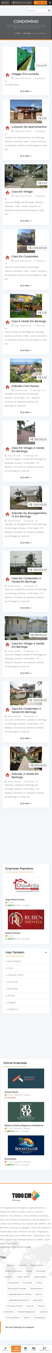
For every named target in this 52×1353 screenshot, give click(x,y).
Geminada (12, 988)
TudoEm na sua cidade (22, 3)
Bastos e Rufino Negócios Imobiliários (24, 1125)
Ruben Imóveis (12, 933)
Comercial (12, 981)
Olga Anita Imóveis (15, 899)
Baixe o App (41, 3)
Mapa (6, 3)
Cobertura (12, 1009)
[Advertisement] (26, 838)
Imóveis (27, 33)
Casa (10, 968)
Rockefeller (11, 1159)
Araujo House (11, 1092)
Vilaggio (11, 1002)
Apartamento (14, 961)
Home (18, 33)
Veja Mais (25, 91)
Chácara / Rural (15, 975)
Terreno (11, 995)
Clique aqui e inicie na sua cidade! (15, 1247)
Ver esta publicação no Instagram (19, 1327)
